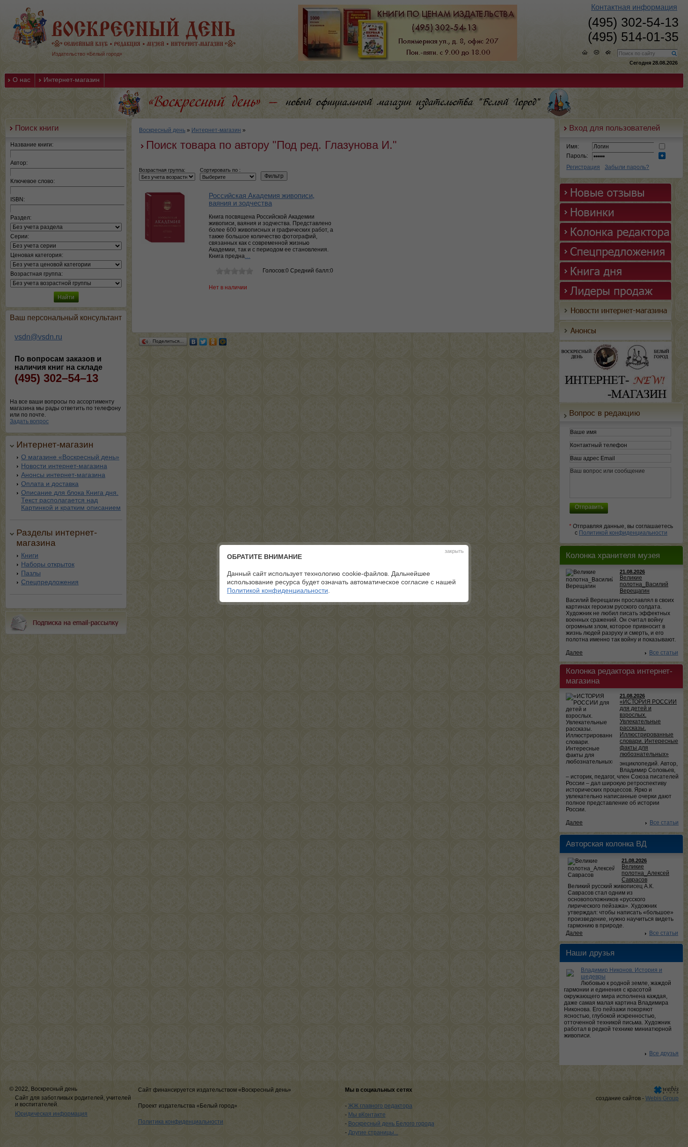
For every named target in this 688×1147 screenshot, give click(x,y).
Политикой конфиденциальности (277, 590)
